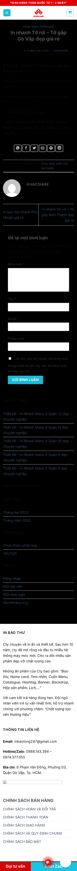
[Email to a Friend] (43, 148)
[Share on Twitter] (34, 148)
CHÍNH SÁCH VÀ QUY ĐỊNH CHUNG (32, 833)
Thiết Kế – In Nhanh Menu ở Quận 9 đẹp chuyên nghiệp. (35, 457)
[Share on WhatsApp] (18, 148)
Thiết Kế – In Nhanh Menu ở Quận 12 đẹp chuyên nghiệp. (36, 416)
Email (13, 319)
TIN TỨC (10, 553)
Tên (12, 299)
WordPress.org (15, 603)
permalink (47, 168)
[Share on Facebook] (26, 148)
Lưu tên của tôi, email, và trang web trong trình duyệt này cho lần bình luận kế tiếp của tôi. (38, 365)
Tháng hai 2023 (16, 512)
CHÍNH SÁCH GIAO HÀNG (24, 825)
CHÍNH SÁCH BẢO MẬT (22, 842)
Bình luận (16, 264)
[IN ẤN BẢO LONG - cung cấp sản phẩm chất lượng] (38, 13)
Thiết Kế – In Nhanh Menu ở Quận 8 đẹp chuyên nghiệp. (35, 471)
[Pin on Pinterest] (51, 148)
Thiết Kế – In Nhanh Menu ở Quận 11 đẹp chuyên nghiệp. (35, 430)
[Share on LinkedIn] (59, 148)
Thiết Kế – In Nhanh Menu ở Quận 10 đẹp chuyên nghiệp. (36, 443)
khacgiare (61, 50)
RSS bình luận (14, 595)
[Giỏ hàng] (70, 12)
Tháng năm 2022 (17, 520)
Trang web (16, 338)
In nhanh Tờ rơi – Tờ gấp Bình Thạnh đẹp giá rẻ (57, 214)
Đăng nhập (12, 578)
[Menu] (6, 12)
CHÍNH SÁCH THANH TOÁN (25, 817)
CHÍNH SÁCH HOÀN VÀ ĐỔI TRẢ (29, 809)
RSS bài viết (12, 586)
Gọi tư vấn (15, 866)
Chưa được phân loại (38, 26)
